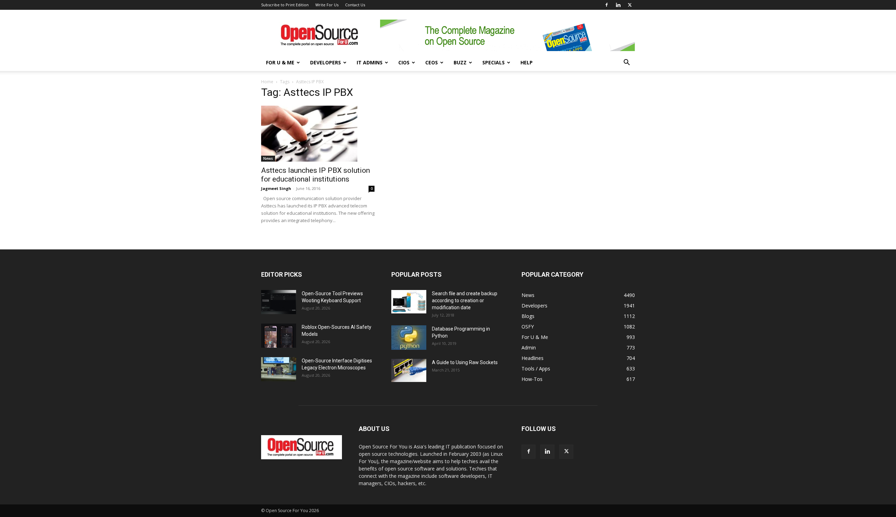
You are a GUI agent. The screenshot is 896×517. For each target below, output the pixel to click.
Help (526, 62)
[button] (626, 63)
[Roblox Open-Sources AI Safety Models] (278, 336)
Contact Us (355, 4)
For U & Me (280, 62)
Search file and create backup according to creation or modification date (464, 300)
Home (267, 82)
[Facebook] (606, 5)
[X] (629, 5)
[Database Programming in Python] (408, 337)
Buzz (460, 62)
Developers (325, 62)
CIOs (404, 62)
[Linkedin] (618, 5)
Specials (493, 62)
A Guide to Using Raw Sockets (465, 362)
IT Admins (370, 62)
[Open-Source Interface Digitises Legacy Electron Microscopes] (278, 369)
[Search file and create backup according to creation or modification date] (408, 301)
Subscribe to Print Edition (285, 4)
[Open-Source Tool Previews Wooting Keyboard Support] (278, 302)
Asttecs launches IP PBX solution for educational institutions (315, 174)
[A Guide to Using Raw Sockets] (408, 370)
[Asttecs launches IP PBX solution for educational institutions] (317, 134)
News (268, 158)
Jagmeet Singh (276, 188)
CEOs (431, 62)
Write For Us (326, 4)
